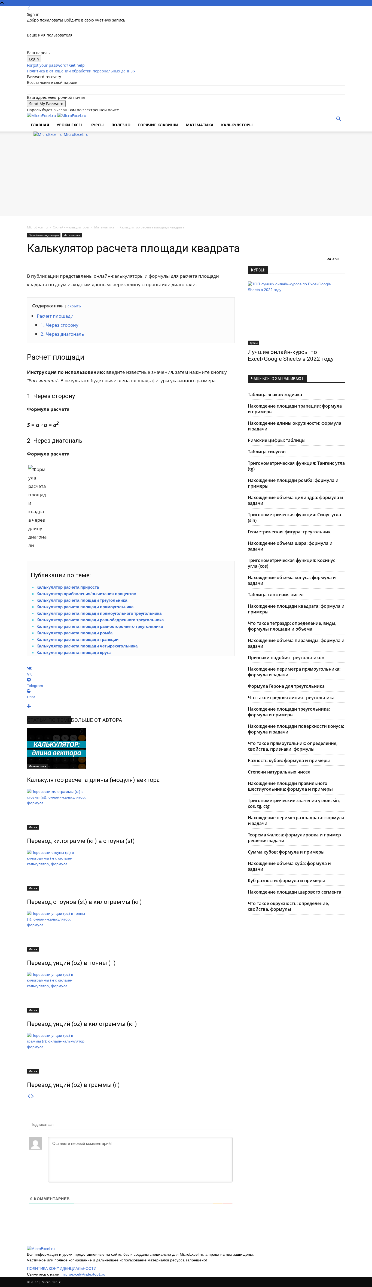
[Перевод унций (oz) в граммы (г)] (131, 1053)
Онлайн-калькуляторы (71, 227)
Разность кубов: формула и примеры (289, 760)
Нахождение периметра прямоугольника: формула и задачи (294, 672)
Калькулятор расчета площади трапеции (77, 639)
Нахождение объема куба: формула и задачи (289, 866)
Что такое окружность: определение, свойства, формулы (288, 906)
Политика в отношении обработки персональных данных (81, 71)
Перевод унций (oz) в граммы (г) (73, 1084)
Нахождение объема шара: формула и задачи (290, 546)
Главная (40, 124)
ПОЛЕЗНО (120, 124)
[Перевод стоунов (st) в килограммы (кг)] (131, 870)
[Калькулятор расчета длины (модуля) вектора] (131, 748)
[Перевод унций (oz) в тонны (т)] (131, 931)
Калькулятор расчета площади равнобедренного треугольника (100, 619)
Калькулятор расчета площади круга (73, 652)
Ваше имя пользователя (49, 35)
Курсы (253, 343)
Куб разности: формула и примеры (286, 881)
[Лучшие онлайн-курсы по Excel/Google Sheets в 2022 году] (296, 313)
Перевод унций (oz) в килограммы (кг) (82, 1023)
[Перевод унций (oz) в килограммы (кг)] (131, 992)
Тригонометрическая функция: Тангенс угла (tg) (296, 466)
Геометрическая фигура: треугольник (289, 532)
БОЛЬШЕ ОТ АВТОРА (96, 720)
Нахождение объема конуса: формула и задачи (292, 580)
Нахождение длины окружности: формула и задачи (294, 426)
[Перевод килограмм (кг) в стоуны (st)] (131, 809)
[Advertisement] (186, 178)
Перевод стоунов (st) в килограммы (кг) (84, 901)
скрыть (74, 305)
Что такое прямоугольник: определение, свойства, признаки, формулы (292, 746)
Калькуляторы (237, 124)
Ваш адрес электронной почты (56, 97)
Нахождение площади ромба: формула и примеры (293, 483)
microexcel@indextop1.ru (83, 1274)
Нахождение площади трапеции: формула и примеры (295, 409)
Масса (33, 827)
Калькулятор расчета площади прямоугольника (84, 606)
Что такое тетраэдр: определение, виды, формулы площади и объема (292, 626)
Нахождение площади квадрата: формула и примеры (296, 609)
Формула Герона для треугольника (286, 686)
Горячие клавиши (158, 124)
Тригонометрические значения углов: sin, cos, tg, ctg (294, 803)
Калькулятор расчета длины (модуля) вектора (93, 780)
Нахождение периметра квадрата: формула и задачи (296, 820)
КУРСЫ (97, 124)
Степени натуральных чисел (279, 772)
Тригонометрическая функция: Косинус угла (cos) (291, 563)
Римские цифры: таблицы (277, 440)
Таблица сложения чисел (276, 595)
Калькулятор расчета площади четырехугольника (87, 646)
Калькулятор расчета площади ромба (74, 633)
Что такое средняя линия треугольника (291, 698)
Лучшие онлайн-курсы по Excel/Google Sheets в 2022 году (291, 355)
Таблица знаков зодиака (275, 395)
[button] (338, 119)
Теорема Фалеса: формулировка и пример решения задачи (294, 837)
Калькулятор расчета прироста (67, 587)
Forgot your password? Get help (56, 65)
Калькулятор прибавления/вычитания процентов (86, 593)
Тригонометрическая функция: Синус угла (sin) (294, 517)
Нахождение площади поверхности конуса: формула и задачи (296, 729)
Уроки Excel (70, 124)
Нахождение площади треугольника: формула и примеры (289, 712)
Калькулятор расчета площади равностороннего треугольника (99, 626)
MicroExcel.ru (37, 227)
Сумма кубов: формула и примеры (286, 852)
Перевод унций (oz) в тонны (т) (71, 962)
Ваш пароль (38, 52)
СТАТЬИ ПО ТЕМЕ (49, 720)
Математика (200, 124)
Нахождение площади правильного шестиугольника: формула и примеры (290, 786)
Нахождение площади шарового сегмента (294, 892)
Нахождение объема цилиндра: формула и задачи (295, 500)
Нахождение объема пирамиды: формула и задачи (296, 643)
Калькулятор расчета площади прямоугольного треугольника (98, 613)
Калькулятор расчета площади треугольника (81, 600)
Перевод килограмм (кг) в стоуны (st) (81, 840)
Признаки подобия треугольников (286, 658)
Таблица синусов (267, 452)
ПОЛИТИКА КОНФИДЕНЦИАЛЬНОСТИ (61, 1268)
